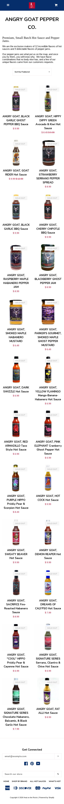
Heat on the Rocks (31, 797)
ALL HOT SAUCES (38, 781)
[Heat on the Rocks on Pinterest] (32, 764)
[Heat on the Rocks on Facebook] (26, 764)
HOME (6, 781)
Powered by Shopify (46, 797)
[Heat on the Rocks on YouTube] (38, 764)
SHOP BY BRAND (19, 781)
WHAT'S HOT (55, 781)
